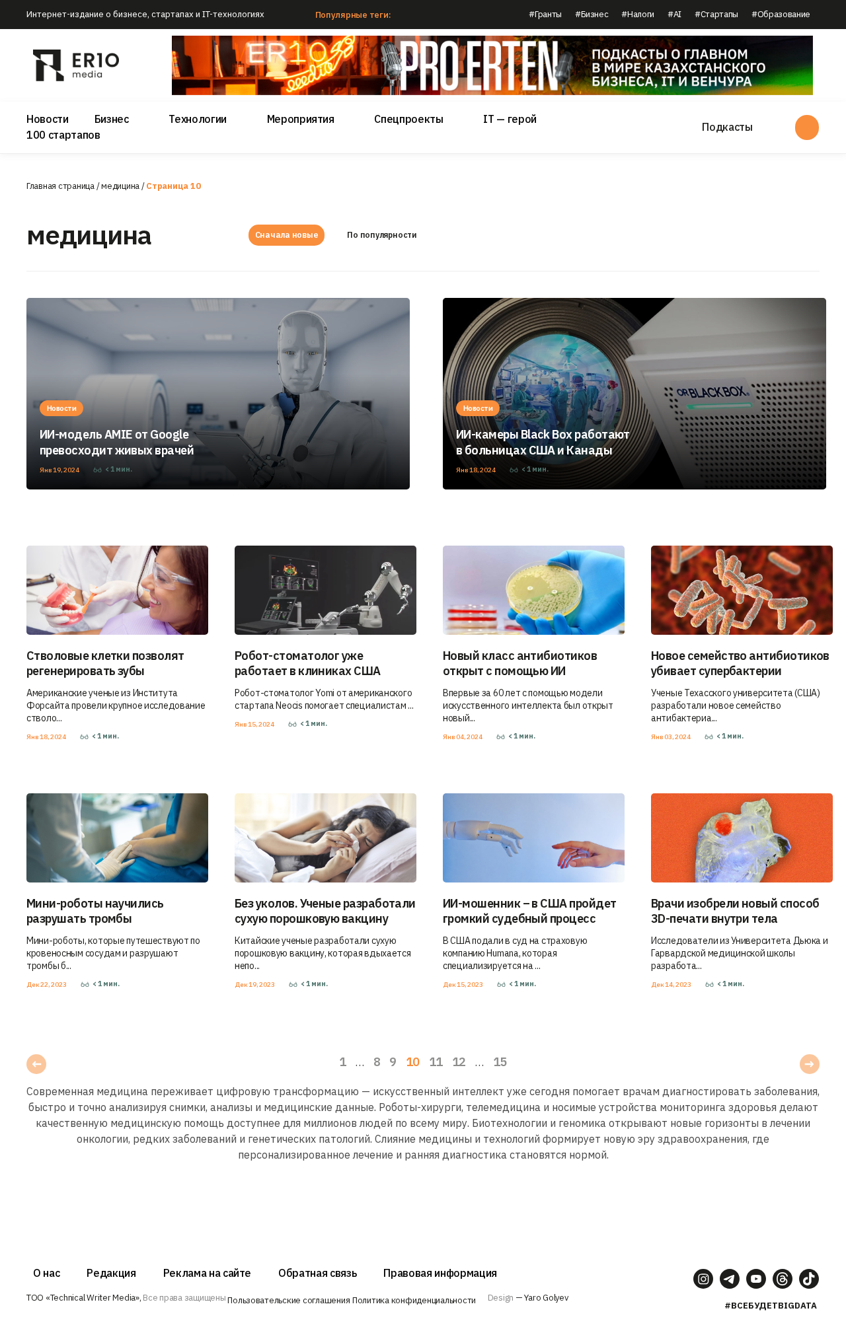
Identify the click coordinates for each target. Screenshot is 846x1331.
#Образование (780, 14)
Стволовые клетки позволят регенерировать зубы (105, 663)
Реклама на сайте (207, 1272)
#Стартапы (716, 14)
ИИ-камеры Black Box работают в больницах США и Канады (543, 442)
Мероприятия (300, 119)
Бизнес (112, 119)
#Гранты (545, 14)
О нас (46, 1272)
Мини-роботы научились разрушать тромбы (95, 911)
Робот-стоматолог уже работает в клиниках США (308, 663)
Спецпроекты (408, 119)
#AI (674, 14)
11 (436, 1061)
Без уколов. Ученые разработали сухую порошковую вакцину (325, 911)
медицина (120, 186)
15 (500, 1061)
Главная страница (60, 186)
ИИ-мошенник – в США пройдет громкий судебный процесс (529, 911)
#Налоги (637, 14)
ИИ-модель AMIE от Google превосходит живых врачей (117, 442)
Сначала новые (287, 235)
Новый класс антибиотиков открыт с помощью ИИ (520, 663)
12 (459, 1061)
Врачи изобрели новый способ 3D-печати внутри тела (735, 911)
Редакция (111, 1272)
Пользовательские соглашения (288, 1300)
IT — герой (510, 119)
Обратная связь (317, 1272)
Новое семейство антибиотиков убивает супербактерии (740, 663)
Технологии (198, 119)
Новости (47, 119)
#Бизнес (592, 14)
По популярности (381, 235)
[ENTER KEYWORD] (807, 127)
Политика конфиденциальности (414, 1300)
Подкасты (727, 126)
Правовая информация (440, 1272)
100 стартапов (63, 134)
